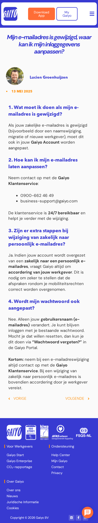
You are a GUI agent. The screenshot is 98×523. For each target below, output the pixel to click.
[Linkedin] (71, 518)
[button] (92, 14)
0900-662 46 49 (37, 195)
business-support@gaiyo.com (49, 201)
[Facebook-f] (78, 518)
